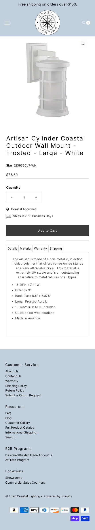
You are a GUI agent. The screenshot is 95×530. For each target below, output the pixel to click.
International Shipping (20, 432)
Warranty (40, 248)
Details (12, 248)
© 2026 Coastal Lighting (22, 496)
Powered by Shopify (58, 496)
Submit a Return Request (23, 395)
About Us (11, 371)
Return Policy (14, 390)
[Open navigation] (7, 22)
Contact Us (13, 376)
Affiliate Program (17, 460)
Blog (8, 418)
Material (25, 248)
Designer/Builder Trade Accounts (28, 455)
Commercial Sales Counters (25, 482)
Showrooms (13, 477)
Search (10, 437)
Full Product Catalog (19, 427)
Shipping (56, 248)
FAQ (8, 413)
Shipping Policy (16, 386)
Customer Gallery (17, 422)
